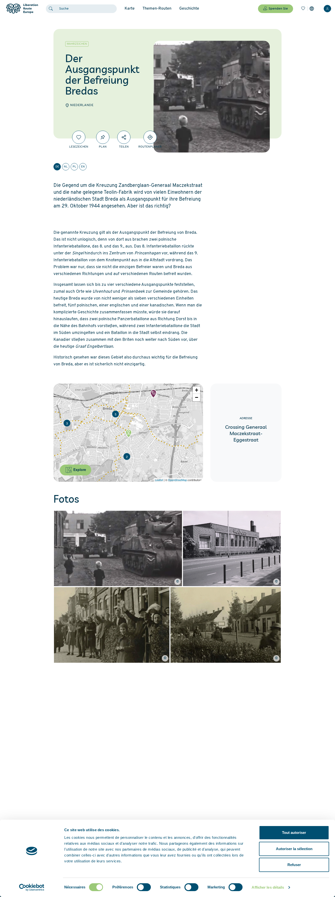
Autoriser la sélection (294, 849)
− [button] (196, 397)
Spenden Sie (278, 9)
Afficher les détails (268, 887)
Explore (79, 469)
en (83, 166)
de (57, 166)
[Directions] (150, 137)
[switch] (144, 887)
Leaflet (159, 480)
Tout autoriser (294, 832)
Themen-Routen (156, 8)
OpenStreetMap (177, 480)
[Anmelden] (327, 8)
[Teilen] (123, 137)
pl (74, 166)
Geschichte (189, 8)
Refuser (294, 865)
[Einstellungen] (312, 8)
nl (66, 166)
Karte (130, 8)
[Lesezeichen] (303, 8)
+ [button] (196, 390)
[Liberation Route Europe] (22, 9)
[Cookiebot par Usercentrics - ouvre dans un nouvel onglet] (31, 887)
